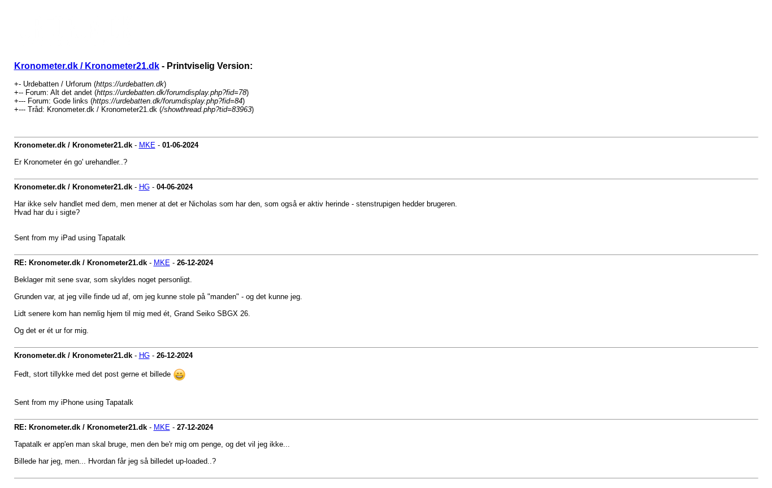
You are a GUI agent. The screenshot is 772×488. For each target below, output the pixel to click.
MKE (147, 145)
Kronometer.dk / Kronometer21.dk (86, 66)
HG (144, 187)
